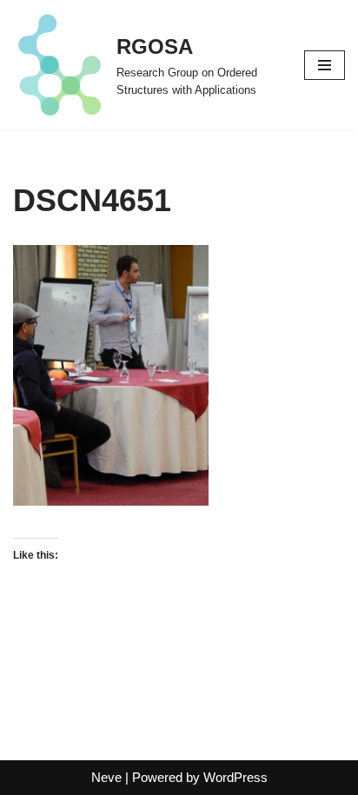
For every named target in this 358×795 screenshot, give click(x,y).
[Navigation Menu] (324, 65)
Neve (106, 777)
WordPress (235, 777)
